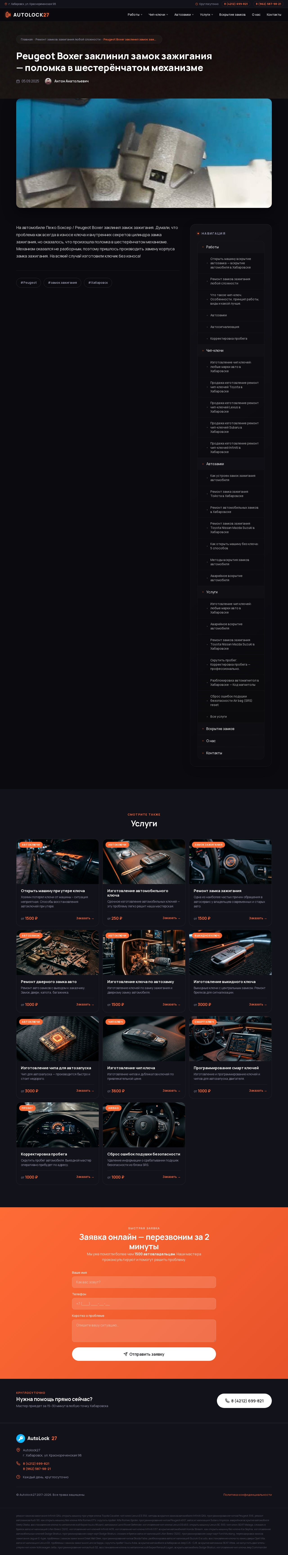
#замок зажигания (62, 283)
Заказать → (85, 918)
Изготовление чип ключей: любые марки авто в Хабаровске (231, 366)
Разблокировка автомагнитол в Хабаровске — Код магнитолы (234, 682)
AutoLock (42, 1438)
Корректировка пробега (228, 339)
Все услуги (218, 717)
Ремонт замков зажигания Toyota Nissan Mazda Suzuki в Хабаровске (232, 527)
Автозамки (182, 15)
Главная (27, 39)
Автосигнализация (224, 327)
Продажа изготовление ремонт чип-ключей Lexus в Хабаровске (234, 407)
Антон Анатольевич (71, 81)
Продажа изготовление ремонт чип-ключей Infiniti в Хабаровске (234, 447)
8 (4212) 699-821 (236, 4)
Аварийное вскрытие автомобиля (226, 578)
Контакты (274, 15)
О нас (256, 15)
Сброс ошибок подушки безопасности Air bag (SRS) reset (231, 700)
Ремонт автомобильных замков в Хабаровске (234, 510)
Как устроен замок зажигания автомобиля (232, 478)
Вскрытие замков (232, 15)
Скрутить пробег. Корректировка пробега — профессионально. (230, 664)
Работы (134, 15)
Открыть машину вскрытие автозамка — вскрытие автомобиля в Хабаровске (230, 263)
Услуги (205, 15)
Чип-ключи (157, 15)
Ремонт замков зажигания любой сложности (68, 39)
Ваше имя (79, 1272)
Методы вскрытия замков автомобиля (229, 562)
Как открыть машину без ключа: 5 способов (234, 546)
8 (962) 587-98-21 (268, 4)
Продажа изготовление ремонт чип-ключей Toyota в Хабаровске (234, 387)
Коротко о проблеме (88, 1315)
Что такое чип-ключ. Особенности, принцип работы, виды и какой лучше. (234, 299)
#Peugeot (28, 283)
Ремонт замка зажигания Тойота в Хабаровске (229, 494)
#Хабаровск (98, 283)
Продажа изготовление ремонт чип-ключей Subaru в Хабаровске (234, 427)
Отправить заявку (146, 1354)
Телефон (79, 1294)
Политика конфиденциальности (247, 1495)
